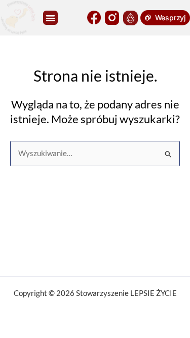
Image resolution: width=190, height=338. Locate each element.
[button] (50, 18)
